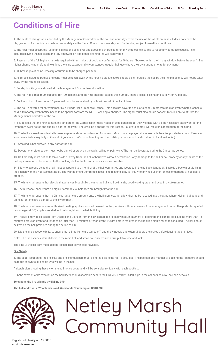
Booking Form (197, 8)
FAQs (180, 8)
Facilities (105, 8)
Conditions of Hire (161, 8)
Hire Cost (121, 8)
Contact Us (138, 8)
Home (91, 8)
